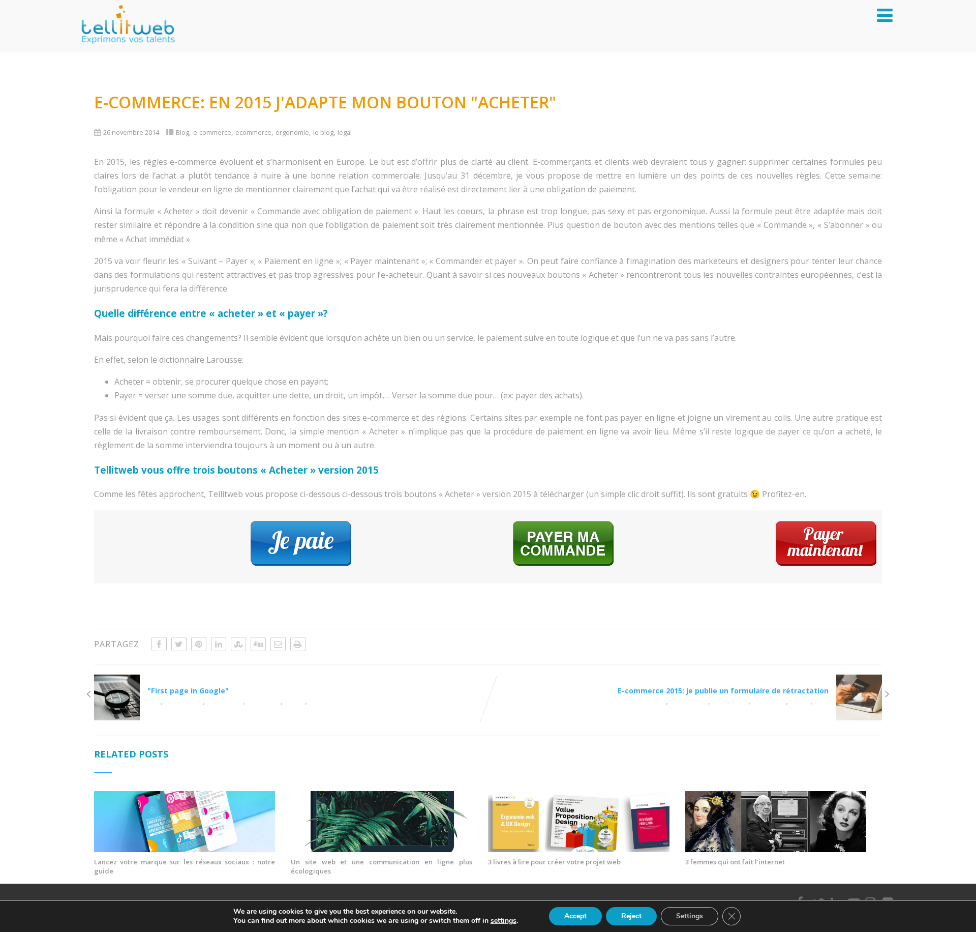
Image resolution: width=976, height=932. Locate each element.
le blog (323, 132)
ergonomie (292, 132)
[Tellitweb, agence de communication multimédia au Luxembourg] (124, 46)
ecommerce (253, 132)
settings (503, 920)
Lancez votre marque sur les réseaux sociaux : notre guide (185, 866)
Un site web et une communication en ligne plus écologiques (381, 866)
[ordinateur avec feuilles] (381, 849)
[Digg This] (258, 644)
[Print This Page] (298, 644)
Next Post (723, 685)
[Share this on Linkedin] (218, 644)
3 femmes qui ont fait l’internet (735, 861)
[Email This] (278, 644)
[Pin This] (198, 644)
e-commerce (212, 132)
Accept (575, 916)
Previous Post (188, 685)
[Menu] (885, 15)
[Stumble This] (238, 644)
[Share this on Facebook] (159, 644)
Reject (631, 916)
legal (345, 132)
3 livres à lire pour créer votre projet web (554, 861)
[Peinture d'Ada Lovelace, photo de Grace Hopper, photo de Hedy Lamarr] (776, 849)
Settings (689, 916)
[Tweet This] (179, 644)
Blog (182, 132)
